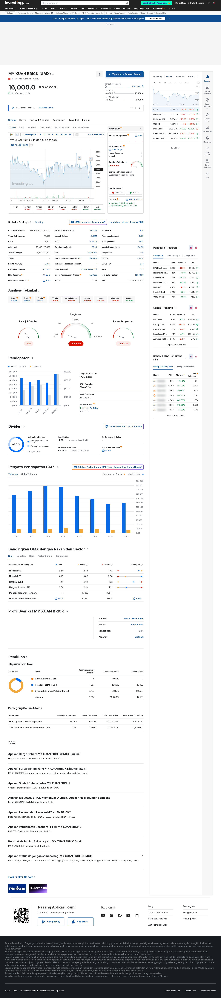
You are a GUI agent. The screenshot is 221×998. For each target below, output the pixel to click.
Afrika (142, 13)
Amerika (99, 13)
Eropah (109, 13)
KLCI (155, 109)
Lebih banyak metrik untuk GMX (127, 222)
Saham (10, 13)
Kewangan (59, 120)
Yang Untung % (174, 255)
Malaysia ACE (159, 119)
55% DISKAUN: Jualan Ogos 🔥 (156, 3)
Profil (21, 127)
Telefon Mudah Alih (158, 912)
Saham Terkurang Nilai (156, 13)
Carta (22, 120)
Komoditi (180, 76)
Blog (150, 906)
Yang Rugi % (189, 255)
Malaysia (39, 13)
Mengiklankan (190, 912)
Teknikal (74, 120)
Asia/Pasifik (133, 13)
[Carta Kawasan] (17, 134)
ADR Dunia (75, 13)
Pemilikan (32, 127)
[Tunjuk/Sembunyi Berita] (76, 134)
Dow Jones (158, 129)
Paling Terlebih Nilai (185, 367)
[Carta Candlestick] (11, 134)
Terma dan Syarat (172, 991)
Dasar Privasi (190, 991)
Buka (60, 598)
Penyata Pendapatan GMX (31, 467)
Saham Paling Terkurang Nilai (167, 357)
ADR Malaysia (88, 13)
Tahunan (13, 474)
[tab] (14, 299)
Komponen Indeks (81, 127)
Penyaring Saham (141, 9)
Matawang (158, 76)
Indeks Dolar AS (160, 138)
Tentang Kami (189, 906)
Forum (86, 120)
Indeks (169, 76)
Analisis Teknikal (22, 290)
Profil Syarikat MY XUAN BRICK (36, 611)
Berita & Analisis (39, 120)
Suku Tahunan (29, 474)
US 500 (156, 124)
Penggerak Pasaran (165, 247)
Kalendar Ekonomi (122, 9)
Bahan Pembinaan (134, 618)
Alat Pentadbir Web (157, 925)
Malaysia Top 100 (161, 114)
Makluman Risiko (208, 991)
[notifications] (208, 2)
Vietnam (139, 637)
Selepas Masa (62, 13)
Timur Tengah (120, 13)
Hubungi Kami (189, 918)
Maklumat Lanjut (46, 108)
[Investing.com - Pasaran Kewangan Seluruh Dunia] (17, 3)
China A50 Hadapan (162, 133)
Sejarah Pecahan (62, 127)
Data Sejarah (45, 127)
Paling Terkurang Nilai (163, 367)
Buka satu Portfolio (157, 918)
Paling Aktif (158, 255)
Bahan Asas (137, 624)
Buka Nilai (136, 86)
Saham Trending (163, 307)
